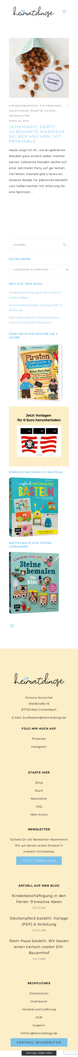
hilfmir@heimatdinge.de (39, 1033)
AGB (39, 1017)
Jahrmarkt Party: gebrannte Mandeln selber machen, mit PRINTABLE (37, 134)
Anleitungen (19, 110)
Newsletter (39, 798)
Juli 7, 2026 (39, 958)
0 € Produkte (50, 105)
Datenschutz (38, 993)
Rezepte (37, 110)
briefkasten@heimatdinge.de (44, 717)
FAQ (39, 806)
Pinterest (39, 739)
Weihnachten (19, 115)
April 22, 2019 (19, 121)
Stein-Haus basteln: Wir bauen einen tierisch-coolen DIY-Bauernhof (39, 947)
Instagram (39, 747)
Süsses (50, 110)
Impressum (38, 1001)
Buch (39, 790)
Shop (39, 782)
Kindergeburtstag (23, 105)
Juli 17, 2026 (39, 907)
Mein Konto (39, 814)
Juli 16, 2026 (39, 930)
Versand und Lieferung (39, 1009)
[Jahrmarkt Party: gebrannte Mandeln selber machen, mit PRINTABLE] (39, 68)
